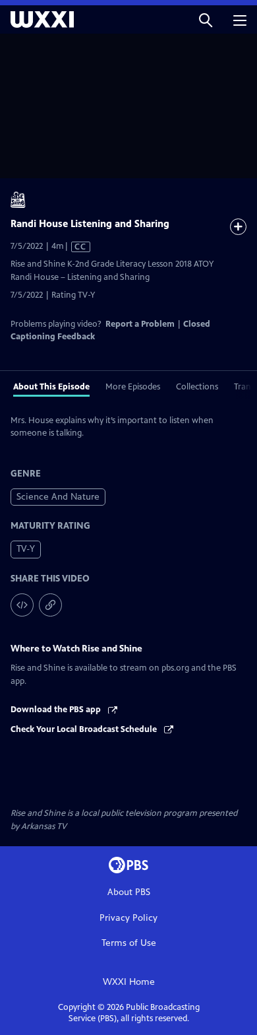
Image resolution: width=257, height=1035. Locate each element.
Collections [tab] (197, 387)
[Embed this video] (22, 605)
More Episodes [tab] (132, 387)
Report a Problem (140, 324)
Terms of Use (128, 943)
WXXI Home (129, 981)
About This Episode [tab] (51, 387)
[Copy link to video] (50, 605)
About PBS (128, 892)
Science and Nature (58, 496)
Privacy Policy (128, 917)
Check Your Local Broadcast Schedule (85, 729)
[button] (205, 19)
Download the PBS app (57, 709)
